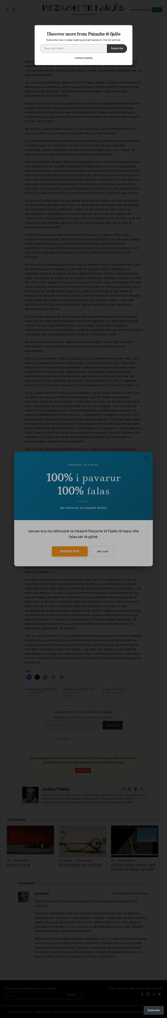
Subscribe (117, 48)
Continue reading (83, 57)
